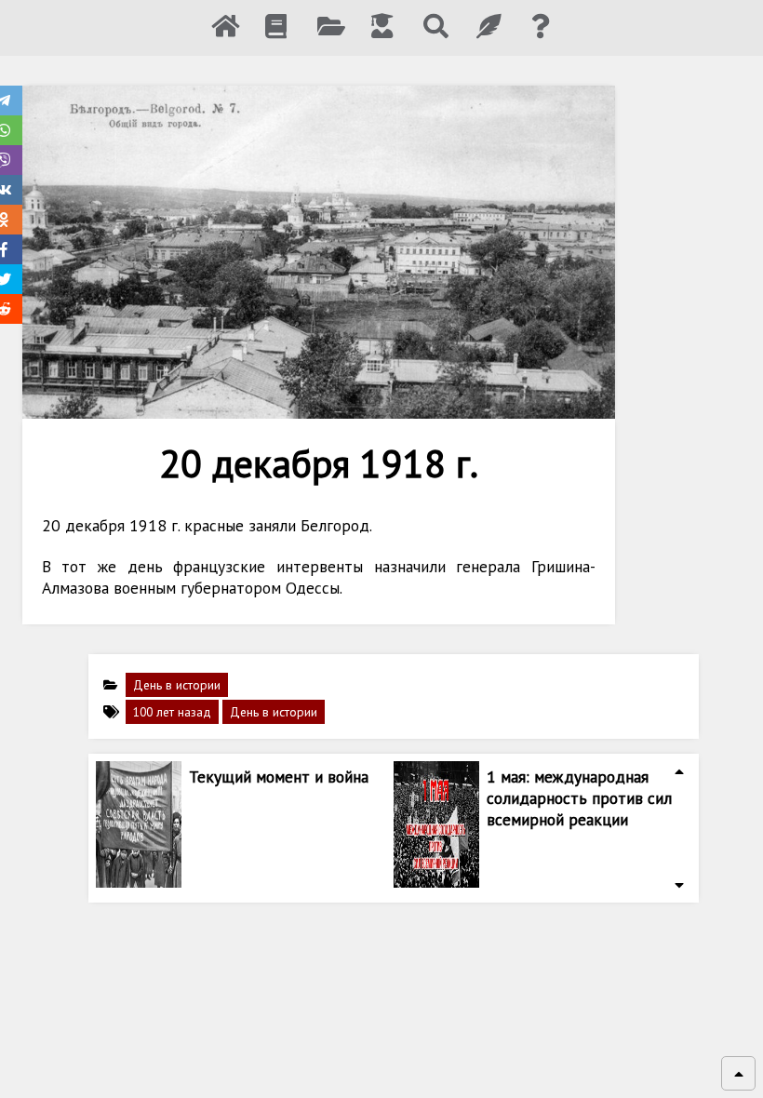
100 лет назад (172, 711)
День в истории (177, 684)
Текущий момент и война (278, 776)
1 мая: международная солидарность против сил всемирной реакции (579, 798)
